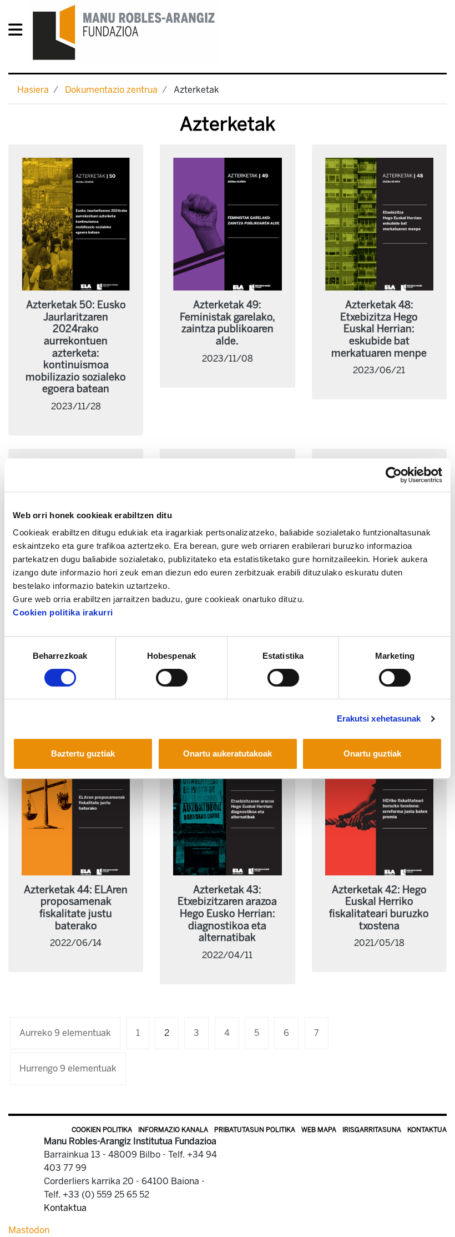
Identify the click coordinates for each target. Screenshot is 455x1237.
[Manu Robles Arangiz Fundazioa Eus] (124, 32)
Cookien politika (102, 1130)
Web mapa (318, 1130)
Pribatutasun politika (254, 1130)
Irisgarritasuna (371, 1130)
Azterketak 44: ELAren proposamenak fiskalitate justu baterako (76, 908)
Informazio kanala (173, 1130)
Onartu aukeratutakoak (227, 753)
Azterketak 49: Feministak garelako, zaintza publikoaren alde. (227, 323)
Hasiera (33, 89)
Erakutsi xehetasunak (379, 718)
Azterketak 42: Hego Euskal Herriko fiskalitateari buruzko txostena (379, 908)
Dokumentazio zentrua (111, 89)
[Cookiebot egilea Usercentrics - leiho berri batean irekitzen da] (393, 475)
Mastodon (28, 1230)
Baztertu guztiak (83, 753)
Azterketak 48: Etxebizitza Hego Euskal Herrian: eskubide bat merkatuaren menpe (379, 329)
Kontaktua (427, 1130)
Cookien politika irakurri (63, 612)
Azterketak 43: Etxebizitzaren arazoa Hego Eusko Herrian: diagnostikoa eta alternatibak (227, 914)
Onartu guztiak (372, 753)
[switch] (172, 678)
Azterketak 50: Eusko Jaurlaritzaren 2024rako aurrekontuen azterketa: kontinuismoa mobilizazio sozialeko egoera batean (76, 347)
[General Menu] (18, 31)
